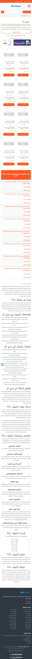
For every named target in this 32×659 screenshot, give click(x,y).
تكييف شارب (28, 609)
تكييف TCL (23, 65)
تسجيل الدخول (27, 1)
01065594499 (13, 38)
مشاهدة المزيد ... (16, 32)
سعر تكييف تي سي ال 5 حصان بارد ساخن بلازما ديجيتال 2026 (17, 182)
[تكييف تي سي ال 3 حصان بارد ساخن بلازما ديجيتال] (9, 84)
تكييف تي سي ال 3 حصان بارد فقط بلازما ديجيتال (23, 92)
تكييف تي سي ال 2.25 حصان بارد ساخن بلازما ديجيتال (23, 122)
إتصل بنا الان (26, 190)
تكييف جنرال (13, 623)
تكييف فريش (28, 613)
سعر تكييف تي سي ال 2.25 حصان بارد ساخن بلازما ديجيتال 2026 (16, 232)
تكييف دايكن (28, 627)
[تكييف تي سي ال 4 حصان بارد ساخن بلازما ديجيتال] (9, 54)
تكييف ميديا (13, 613)
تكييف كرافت (28, 623)
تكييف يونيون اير (27, 611)
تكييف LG (28, 615)
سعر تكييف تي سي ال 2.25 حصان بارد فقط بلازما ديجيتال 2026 (17, 245)
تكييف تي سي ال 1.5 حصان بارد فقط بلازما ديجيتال (9, 152)
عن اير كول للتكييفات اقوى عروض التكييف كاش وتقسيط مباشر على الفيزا (17, 636)
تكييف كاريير (13, 609)
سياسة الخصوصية (27, 639)
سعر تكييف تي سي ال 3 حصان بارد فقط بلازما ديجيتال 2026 (17, 207)
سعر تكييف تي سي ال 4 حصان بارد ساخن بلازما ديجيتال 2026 (17, 195)
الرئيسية (28, 16)
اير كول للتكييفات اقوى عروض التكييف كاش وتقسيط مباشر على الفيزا (14, 647)
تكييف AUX (28, 629)
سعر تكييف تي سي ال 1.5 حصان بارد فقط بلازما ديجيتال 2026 (17, 269)
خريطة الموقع (28, 641)
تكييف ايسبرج (13, 627)
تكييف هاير (13, 629)
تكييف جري (13, 611)
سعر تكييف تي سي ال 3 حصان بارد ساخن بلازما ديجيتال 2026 (17, 220)
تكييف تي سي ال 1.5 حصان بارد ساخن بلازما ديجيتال (23, 152)
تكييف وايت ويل (12, 617)
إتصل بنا (29, 643)
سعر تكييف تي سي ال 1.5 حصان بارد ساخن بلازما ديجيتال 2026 (17, 257)
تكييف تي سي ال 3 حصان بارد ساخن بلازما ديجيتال (9, 92)
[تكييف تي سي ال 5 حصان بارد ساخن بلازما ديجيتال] (23, 54)
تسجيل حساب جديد (19, 1)
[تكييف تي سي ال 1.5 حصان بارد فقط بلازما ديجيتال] (9, 143)
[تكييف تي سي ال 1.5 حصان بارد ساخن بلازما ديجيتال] (23, 143)
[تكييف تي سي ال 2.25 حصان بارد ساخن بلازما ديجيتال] (23, 114)
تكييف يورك (28, 619)
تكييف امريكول (12, 621)
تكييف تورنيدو (28, 617)
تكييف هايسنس (12, 625)
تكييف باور (13, 619)
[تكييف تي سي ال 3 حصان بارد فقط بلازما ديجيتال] (23, 84)
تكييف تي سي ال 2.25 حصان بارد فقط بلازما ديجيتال (9, 122)
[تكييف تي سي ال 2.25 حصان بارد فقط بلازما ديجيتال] (9, 114)
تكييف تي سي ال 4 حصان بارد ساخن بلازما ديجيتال (9, 63)
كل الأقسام (27, 12)
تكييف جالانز (28, 625)
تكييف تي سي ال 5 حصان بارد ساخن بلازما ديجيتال (24, 63)
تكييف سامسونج (12, 615)
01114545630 (19, 38)
